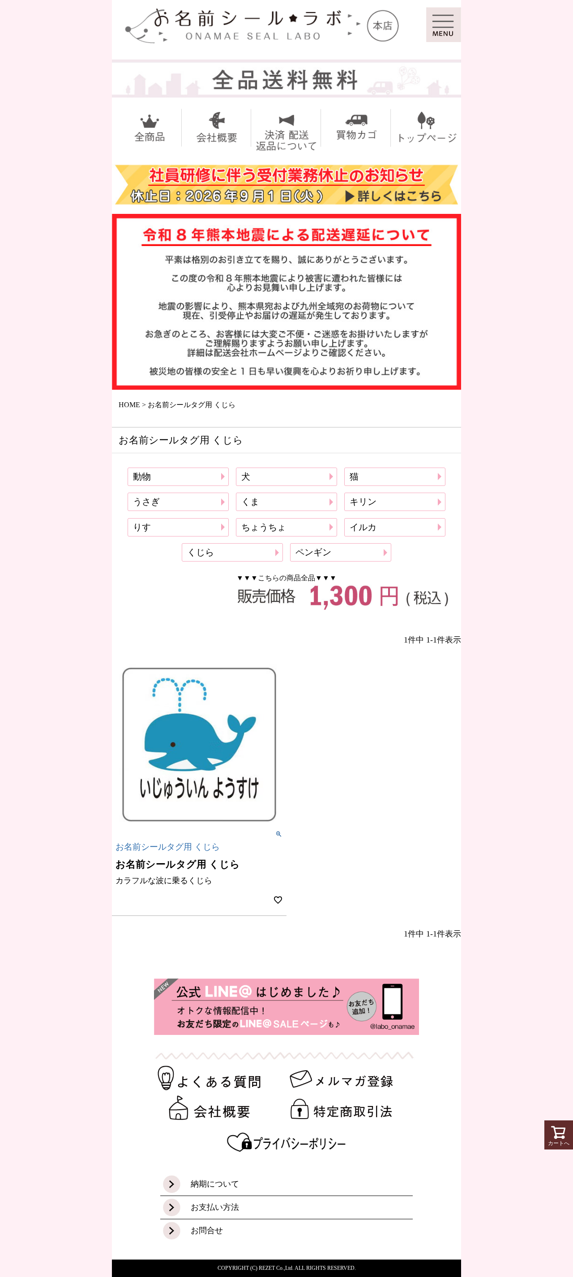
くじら (200, 552)
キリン (363, 502)
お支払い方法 (215, 1207)
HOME (129, 405)
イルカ (363, 527)
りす (142, 527)
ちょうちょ (263, 527)
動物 (142, 476)
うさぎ (146, 502)
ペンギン (313, 552)
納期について (215, 1183)
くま (250, 502)
